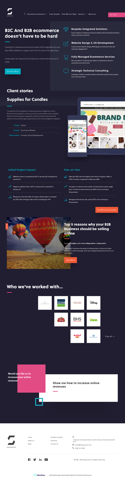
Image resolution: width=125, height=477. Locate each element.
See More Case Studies (106, 210)
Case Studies (54, 14)
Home (30, 437)
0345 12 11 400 (80, 448)
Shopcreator (101, 243)
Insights (74, 243)
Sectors (81, 14)
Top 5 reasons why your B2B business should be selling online (87, 229)
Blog (29, 444)
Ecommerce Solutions (36, 14)
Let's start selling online (86, 243)
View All (109, 336)
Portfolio (54, 441)
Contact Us (54, 444)
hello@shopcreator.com (83, 445)
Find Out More (13, 71)
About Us (92, 14)
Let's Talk (113, 15)
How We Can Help (69, 14)
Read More (70, 260)
